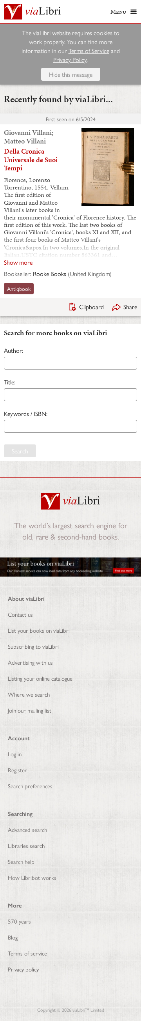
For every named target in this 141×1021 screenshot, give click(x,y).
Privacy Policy (70, 59)
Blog (13, 937)
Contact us (20, 614)
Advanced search (27, 829)
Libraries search (26, 845)
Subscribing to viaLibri (33, 646)
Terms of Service (89, 50)
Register (17, 770)
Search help (21, 861)
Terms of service (27, 953)
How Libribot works (32, 877)
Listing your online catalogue (40, 678)
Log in (15, 754)
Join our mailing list (29, 710)
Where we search (29, 694)
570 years (19, 921)
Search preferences (30, 786)
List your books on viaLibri (39, 630)
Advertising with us (30, 662)
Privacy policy (23, 969)
